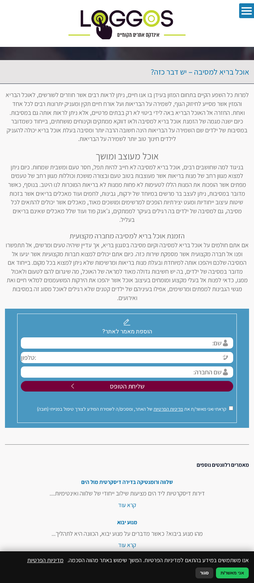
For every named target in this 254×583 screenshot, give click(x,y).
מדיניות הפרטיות (168, 409)
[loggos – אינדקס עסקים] (127, 23)
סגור (204, 572)
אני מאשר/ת (232, 572)
